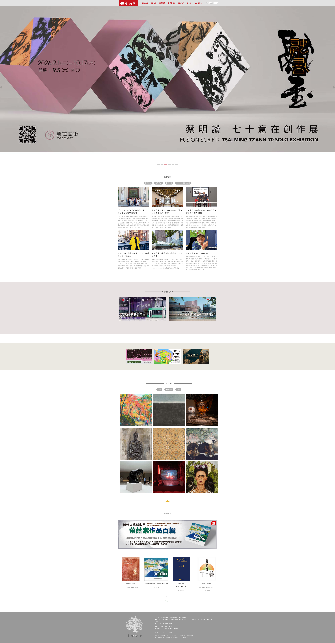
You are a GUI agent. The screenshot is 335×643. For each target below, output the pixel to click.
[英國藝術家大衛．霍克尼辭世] (201, 240)
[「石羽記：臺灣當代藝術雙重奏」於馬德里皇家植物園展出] (133, 197)
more (167, 601)
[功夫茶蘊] (207, 568)
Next (333, 87)
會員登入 (199, 3)
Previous (1, 87)
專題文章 (154, 3)
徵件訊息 (159, 183)
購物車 (189, 3)
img (128, 635)
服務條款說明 (166, 637)
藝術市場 (169, 183)
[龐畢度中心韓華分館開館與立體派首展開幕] (167, 240)
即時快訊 (145, 3)
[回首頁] (128, 2)
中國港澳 (169, 389)
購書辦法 (185, 637)
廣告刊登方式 (158, 637)
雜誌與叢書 (172, 3)
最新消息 (148, 183)
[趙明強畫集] (131, 568)
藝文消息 (162, 3)
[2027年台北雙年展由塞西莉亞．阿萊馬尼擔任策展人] (133, 240)
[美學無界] (156, 568)
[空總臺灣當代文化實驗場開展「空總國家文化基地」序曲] (167, 197)
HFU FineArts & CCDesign (176, 635)
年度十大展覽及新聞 (183, 183)
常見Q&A (173, 637)
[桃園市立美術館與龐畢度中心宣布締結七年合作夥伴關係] (201, 197)
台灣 (159, 389)
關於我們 (181, 3)
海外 (178, 389)
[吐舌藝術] (181, 568)
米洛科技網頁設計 (188, 635)
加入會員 (179, 637)
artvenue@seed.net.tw (170, 628)
